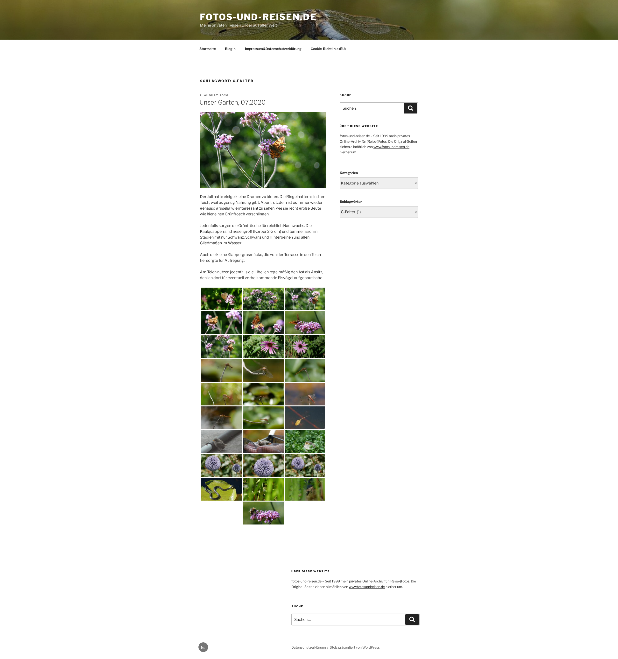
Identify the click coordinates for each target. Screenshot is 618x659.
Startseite (207, 49)
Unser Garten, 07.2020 (232, 102)
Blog (228, 49)
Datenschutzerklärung (308, 647)
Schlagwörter (351, 201)
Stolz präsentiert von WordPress (355, 647)
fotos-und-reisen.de (258, 17)
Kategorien (349, 173)
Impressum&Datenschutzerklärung (273, 49)
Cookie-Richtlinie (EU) (328, 49)
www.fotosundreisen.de (391, 147)
